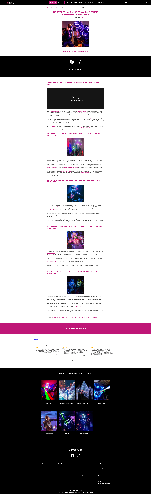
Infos (104, 2)
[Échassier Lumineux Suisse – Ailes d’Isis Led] (84, 390)
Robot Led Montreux (69, 317)
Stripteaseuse (43, 468)
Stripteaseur (42, 466)
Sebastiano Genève (84, 433)
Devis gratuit (75, 70)
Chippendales (87, 2)
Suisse (61, 304)
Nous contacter (101, 466)
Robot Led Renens (85, 317)
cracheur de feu (56, 124)
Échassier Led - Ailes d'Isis (84, 403)
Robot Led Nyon (77, 317)
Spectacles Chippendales (64, 470)
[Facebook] (126, 2)
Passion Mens (79, 490)
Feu (95, 2)
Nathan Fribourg (49, 403)
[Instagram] (146, 2)
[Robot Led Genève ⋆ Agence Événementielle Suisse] (84, 421)
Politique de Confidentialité (103, 472)
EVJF (79, 468)
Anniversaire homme (82, 470)
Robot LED (61, 466)
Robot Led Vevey (93, 317)
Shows (99, 2)
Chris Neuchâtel (102, 403)
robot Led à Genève (84, 172)
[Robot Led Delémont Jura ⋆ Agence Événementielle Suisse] (49, 421)
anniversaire (97, 208)
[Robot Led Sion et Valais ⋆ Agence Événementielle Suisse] (67, 421)
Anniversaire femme (82, 472)
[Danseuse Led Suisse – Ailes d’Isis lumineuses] (67, 390)
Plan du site (100, 481)
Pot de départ (81, 475)
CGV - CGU (100, 470)
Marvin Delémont (49, 433)
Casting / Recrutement (102, 479)
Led (92, 2)
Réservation (53, 2)
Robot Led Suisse (55, 7)
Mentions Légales (101, 468)
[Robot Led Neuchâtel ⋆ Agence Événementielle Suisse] (102, 390)
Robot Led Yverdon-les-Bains (58, 317)
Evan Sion (66, 433)
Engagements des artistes (103, 477)
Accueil (48, 7)
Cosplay (61, 472)
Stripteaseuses (78, 2)
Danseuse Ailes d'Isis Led (66, 403)
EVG (79, 466)
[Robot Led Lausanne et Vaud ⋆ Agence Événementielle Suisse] (75, 46)
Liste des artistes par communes (104, 483)
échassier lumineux (51, 253)
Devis (59, 2)
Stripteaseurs (69, 2)
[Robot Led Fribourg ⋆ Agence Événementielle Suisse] (49, 390)
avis (82, 17)
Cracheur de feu (62, 468)
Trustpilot (36, 339)
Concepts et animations (64, 475)
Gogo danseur (43, 470)
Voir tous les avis (75, 360)
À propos (99, 475)
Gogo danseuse (43, 472)
